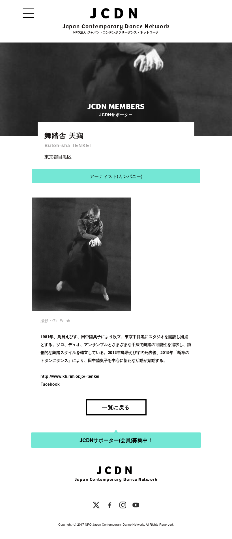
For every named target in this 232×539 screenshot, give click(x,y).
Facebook (50, 384)
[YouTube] (136, 506)
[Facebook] (110, 506)
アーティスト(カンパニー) (116, 176)
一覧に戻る (116, 407)
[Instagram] (122, 506)
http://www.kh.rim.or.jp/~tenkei (69, 376)
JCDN (116, 13)
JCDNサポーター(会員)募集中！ (116, 440)
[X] (96, 506)
